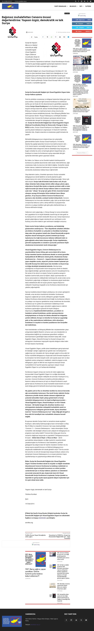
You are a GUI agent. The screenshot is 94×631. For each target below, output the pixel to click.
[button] (75, 1)
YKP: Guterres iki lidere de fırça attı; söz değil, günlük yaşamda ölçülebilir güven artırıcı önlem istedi (63, 556)
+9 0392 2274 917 (8, 1)
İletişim (88, 6)
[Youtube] (90, 1)
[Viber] (55, 37)
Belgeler (73, 6)
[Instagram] (81, 1)
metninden (43, 518)
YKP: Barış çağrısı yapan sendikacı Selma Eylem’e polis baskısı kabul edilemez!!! (35, 572)
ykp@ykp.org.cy (23, 1)
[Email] (64, 37)
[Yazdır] (60, 37)
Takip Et (89, 23)
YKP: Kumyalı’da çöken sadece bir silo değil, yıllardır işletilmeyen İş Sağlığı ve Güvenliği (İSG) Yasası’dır (63, 598)
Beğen (89, 19)
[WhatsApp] (51, 37)
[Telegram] (68, 37)
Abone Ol (88, 31)
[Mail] (84, 1)
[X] (87, 1)
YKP (80, 6)
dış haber (67, 13)
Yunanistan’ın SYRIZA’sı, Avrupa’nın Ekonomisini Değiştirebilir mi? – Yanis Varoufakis (59, 537)
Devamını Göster (81, 153)
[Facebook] (78, 1)
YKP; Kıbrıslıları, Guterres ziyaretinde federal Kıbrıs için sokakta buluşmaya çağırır (81, 110)
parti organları (60, 6)
